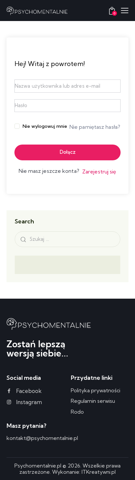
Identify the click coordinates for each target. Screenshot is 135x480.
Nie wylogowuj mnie (45, 126)
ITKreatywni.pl (99, 472)
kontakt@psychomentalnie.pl (42, 438)
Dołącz (68, 152)
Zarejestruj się (99, 171)
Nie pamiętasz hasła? (94, 127)
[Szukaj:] (67, 239)
